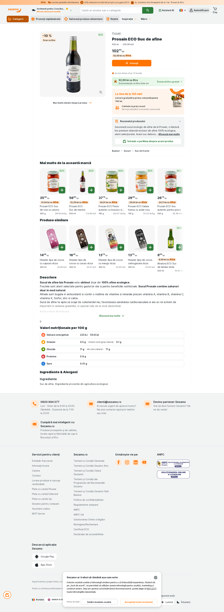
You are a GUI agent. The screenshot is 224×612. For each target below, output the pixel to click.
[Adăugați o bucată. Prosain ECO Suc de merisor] (91, 190)
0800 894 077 (50, 402)
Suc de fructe (142, 150)
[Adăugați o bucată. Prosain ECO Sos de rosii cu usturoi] (62, 190)
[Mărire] (100, 92)
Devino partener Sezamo (169, 402)
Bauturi (116, 150)
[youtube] (144, 462)
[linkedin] (135, 462)
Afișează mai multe (169, 134)
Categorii (18, 19)
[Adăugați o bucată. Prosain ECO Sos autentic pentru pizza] (179, 190)
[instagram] (127, 462)
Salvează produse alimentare (86, 19)
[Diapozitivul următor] (178, 181)
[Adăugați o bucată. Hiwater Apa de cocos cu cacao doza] (91, 247)
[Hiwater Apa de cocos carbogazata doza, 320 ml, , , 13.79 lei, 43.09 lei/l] (141, 238)
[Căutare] (147, 10)
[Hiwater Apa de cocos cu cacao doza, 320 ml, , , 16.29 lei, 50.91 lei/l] (82, 238)
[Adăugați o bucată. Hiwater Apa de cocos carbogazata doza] (150, 247)
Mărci (144, 19)
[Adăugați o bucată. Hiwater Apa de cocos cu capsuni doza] (62, 247)
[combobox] (111, 10)
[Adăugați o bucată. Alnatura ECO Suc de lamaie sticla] (179, 247)
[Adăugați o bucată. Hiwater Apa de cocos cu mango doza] (121, 247)
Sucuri (127, 150)
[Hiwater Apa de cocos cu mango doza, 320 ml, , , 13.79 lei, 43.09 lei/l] (112, 238)
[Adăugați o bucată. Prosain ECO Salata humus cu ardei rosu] (150, 190)
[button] (199, 10)
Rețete (114, 19)
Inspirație (127, 19)
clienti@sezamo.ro (109, 402)
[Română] (182, 10)
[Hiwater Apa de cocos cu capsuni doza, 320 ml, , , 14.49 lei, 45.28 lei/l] (53, 238)
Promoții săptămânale (48, 19)
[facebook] (118, 462)
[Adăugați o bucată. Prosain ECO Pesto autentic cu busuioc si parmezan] (121, 190)
